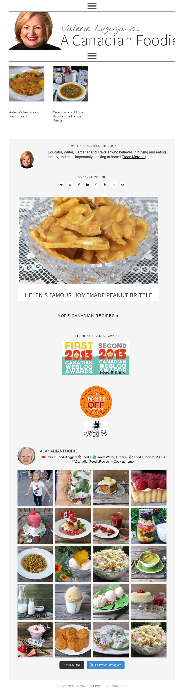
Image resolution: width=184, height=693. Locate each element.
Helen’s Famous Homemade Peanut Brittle (88, 295)
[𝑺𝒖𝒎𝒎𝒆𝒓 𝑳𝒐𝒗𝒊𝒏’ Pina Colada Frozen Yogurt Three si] (73, 564)
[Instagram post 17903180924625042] (35, 488)
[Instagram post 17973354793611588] (73, 488)
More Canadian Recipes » (88, 316)
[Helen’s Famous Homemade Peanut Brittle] (88, 241)
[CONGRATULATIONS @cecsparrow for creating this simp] (111, 488)
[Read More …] (134, 157)
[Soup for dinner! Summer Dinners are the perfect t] (149, 564)
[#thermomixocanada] (73, 526)
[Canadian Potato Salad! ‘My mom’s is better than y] (149, 640)
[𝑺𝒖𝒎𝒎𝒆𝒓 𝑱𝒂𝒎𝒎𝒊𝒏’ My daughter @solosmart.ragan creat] (111, 526)
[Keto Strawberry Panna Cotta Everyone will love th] (35, 640)
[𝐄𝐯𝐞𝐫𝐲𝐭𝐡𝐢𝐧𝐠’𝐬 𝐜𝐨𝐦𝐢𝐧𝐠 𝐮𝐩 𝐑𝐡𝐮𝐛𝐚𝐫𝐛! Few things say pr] (111, 602)
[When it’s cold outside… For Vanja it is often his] (35, 564)
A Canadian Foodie (92, 31)
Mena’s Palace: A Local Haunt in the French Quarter (68, 116)
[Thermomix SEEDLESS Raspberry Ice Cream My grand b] (35, 526)
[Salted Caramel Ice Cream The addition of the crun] (73, 602)
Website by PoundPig (108, 686)
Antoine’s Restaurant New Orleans (24, 114)
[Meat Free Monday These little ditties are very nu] (73, 640)
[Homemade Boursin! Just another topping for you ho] (111, 640)
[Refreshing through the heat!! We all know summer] (149, 526)
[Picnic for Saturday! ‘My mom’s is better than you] (111, 564)
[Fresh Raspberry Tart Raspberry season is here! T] (149, 488)
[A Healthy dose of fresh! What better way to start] (35, 602)
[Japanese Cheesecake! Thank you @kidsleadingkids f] (149, 602)
